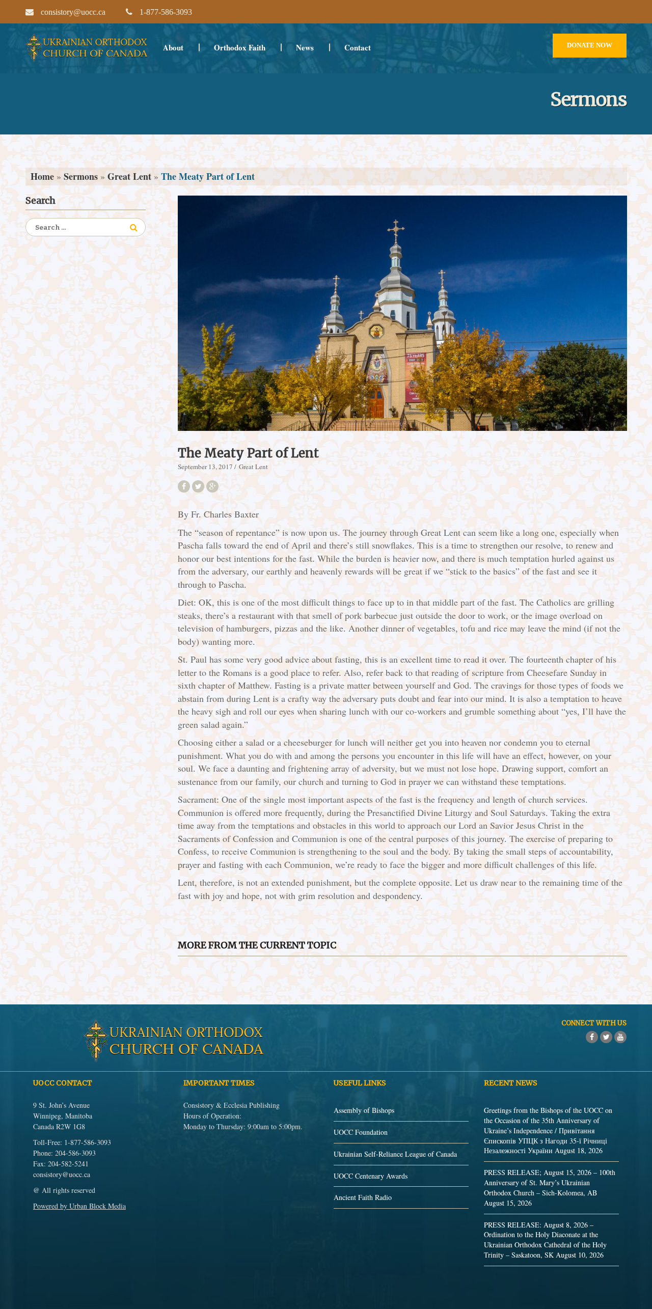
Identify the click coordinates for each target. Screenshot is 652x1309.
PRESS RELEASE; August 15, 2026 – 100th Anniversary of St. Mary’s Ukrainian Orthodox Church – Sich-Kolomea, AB (549, 1182)
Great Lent (129, 176)
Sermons (81, 176)
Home (42, 176)
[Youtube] (620, 1037)
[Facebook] (592, 1037)
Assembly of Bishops (364, 1110)
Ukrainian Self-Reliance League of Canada (395, 1154)
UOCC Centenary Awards (371, 1176)
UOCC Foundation (361, 1132)
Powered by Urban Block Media (79, 1206)
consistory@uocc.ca (61, 1174)
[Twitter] (606, 1037)
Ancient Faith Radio (363, 1197)
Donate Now (589, 45)
